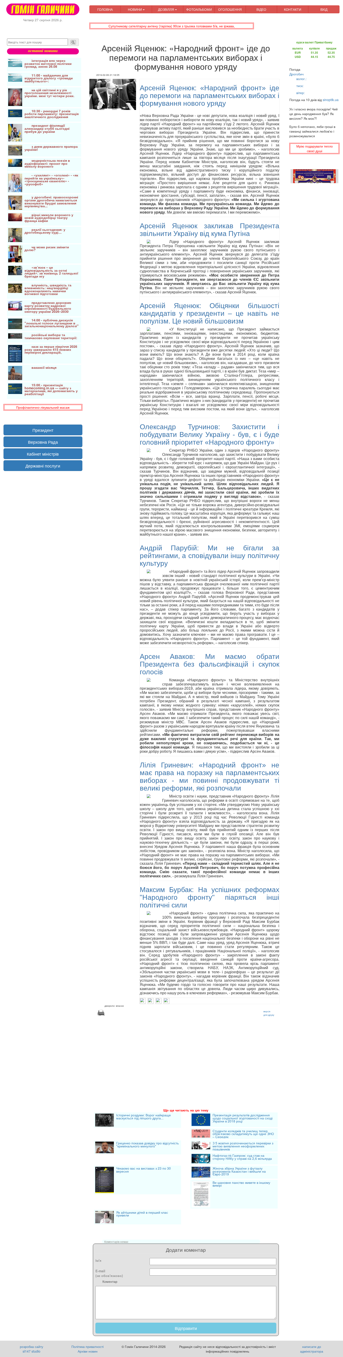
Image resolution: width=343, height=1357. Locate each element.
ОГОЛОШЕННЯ (230, 9)
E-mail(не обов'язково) (109, 1273)
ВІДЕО (261, 9)
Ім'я (98, 1260)
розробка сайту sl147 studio (31, 1348)
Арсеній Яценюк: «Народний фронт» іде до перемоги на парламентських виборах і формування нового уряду (209, 95)
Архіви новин (88, 1351)
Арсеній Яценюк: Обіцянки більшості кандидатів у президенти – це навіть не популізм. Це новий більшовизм (209, 313)
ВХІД (323, 9)
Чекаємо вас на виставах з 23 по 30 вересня (143, 1170)
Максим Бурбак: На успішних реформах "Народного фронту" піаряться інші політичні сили (209, 897)
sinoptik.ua (331, 99)
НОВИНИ (135, 9)
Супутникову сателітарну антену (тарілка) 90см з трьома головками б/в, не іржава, (171, 26)
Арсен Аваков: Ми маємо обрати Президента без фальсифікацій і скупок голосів (209, 664)
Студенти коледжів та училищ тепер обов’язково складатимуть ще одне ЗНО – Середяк (243, 1133)
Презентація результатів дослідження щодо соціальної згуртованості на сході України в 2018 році (243, 1118)
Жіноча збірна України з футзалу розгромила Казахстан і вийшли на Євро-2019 (239, 1171)
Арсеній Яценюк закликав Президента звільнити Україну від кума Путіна (209, 229)
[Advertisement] (186, 1056)
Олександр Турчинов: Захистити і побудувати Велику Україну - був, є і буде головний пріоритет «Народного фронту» (209, 434)
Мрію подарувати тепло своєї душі (314, 148)
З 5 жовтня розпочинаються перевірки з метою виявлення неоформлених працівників (243, 1146)
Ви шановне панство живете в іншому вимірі (241, 1184)
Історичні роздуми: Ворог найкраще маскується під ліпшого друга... (143, 1117)
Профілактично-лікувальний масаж (43, 407)
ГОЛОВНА (105, 9)
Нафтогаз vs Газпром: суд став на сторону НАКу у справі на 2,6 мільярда (242, 1157)
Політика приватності (87, 1346)
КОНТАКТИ (292, 9)
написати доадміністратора (311, 1348)
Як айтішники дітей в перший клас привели (142, 1214)
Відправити (186, 1328)
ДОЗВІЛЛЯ (166, 9)
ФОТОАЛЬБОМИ (199, 9)
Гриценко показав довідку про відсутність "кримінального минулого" (147, 1145)
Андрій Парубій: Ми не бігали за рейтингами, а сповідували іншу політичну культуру (209, 555)
